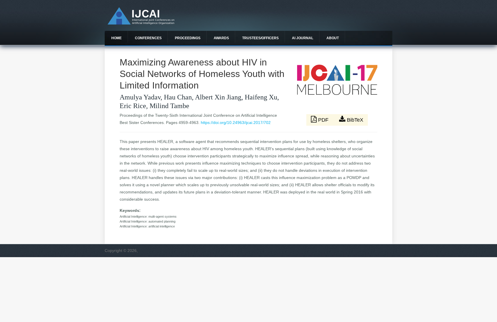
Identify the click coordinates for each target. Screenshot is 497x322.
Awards (221, 38)
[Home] (141, 23)
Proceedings (187, 38)
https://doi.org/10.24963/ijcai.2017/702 (236, 122)
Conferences (148, 38)
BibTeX (354, 120)
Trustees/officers (260, 38)
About (332, 38)
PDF (323, 120)
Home (116, 38)
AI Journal (302, 38)
